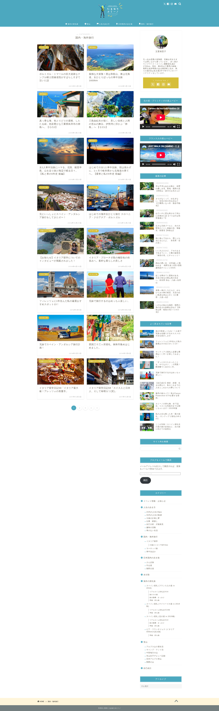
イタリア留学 (152, 541)
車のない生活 (152, 530)
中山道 (149, 565)
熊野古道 (150, 569)
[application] (161, 117)
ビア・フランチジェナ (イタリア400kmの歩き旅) (160, 630)
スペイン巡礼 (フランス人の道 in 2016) (160, 587)
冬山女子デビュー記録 (155, 656)
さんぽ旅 (150, 562)
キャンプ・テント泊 (154, 650)
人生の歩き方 (104, 24)
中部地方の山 (152, 653)
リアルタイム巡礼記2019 (159, 620)
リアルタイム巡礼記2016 (159, 592)
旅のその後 (154, 594)
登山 (88, 24)
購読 (145, 480)
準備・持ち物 (154, 600)
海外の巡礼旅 (73, 24)
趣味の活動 (151, 527)
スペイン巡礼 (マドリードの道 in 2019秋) (163, 605)
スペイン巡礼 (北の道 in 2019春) (160, 616)
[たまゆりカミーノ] (109, 20)
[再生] (143, 126)
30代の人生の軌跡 (154, 515)
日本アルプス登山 (154, 659)
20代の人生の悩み (154, 512)
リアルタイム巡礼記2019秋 (160, 610)
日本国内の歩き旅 (125, 24)
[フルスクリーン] (178, 126)
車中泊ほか (151, 552)
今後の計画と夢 (153, 518)
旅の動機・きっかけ (157, 597)
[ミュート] (174, 126)
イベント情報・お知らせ (154, 501)
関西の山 (150, 662)
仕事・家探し (152, 521)
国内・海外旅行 (147, 24)
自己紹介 (147, 668)
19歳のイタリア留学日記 (159, 545)
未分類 (146, 575)
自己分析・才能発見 (154, 524)
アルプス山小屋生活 (154, 647)
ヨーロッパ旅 (152, 548)
